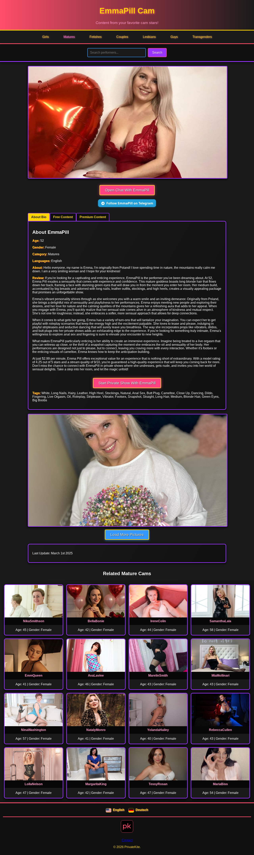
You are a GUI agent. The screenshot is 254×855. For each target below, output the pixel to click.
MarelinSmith (158, 675)
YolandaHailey (158, 730)
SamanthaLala (220, 621)
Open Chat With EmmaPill (127, 190)
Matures (69, 37)
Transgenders (202, 37)
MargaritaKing (96, 784)
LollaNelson (34, 784)
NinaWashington (33, 730)
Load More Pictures (127, 534)
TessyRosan (158, 784)
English (118, 810)
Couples (122, 37)
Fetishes (95, 37)
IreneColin (158, 621)
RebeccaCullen (220, 730)
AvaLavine (96, 675)
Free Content (63, 217)
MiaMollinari (220, 675)
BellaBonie (96, 621)
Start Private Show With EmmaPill (127, 383)
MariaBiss (220, 784)
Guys (174, 37)
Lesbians (149, 37)
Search (157, 52)
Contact (127, 840)
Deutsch (142, 810)
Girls (45, 37)
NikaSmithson (33, 621)
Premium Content (93, 217)
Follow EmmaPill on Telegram (129, 203)
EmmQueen (33, 675)
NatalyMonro (96, 730)
